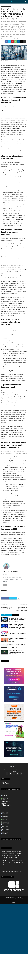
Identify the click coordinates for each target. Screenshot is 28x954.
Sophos (3, 871)
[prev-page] (2, 657)
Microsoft (16, 862)
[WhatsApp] (15, 41)
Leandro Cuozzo (19, 860)
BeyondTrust (4, 853)
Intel (18, 855)
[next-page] (4, 657)
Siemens (18, 869)
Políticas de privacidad (18, 898)
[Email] (21, 41)
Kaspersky (6, 860)
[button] (2, 2)
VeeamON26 (16, 871)
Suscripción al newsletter (10, 897)
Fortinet (19, 853)
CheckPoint (9, 590)
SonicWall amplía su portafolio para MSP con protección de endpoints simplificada (17, 640)
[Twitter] (9, 41)
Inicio (2, 4)
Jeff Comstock (20, 858)
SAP (15, 869)
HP (14, 855)
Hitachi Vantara (10, 855)
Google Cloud (4, 855)
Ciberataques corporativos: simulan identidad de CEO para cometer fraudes (7, 607)
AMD (3, 851)
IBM (16, 855)
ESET (15, 853)
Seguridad (6, 4)
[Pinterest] (12, 41)
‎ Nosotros (3, 782)
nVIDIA (13, 864)
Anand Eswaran (8, 851)
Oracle (17, 864)
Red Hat (12, 867)
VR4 (20, 871)
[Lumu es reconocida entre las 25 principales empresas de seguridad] (4, 633)
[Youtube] (21, 773)
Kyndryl (13, 860)
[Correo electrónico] (4, 585)
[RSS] (14, 773)
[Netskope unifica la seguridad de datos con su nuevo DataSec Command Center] (4, 646)
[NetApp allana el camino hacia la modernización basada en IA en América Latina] (4, 652)
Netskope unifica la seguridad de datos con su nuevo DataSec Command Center (16, 646)
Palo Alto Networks (5, 867)
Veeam (11, 871)
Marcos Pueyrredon (9, 862)
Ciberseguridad (12, 4)
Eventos (3, 621)
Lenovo (3, 862)
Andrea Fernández (15, 851)
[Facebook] (6, 41)
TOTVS (7, 871)
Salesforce (11, 869)
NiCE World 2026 (8, 864)
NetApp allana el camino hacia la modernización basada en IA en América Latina (16, 652)
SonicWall (21, 869)
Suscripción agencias (9, 898)
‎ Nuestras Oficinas (5, 783)
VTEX (22, 871)
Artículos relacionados (6, 614)
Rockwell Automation (5, 869)
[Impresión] (24, 41)
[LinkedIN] (6, 585)
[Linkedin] (18, 41)
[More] (18, 598)
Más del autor (15, 614)
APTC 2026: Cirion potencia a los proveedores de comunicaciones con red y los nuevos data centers (20, 608)
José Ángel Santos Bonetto (8, 38)
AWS (20, 851)
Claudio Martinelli (10, 853)
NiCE (3, 864)
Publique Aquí (18, 897)
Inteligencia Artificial (9, 857)
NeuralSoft (21, 862)
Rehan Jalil (18, 867)
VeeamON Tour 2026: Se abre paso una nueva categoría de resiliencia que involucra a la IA (17, 619)
